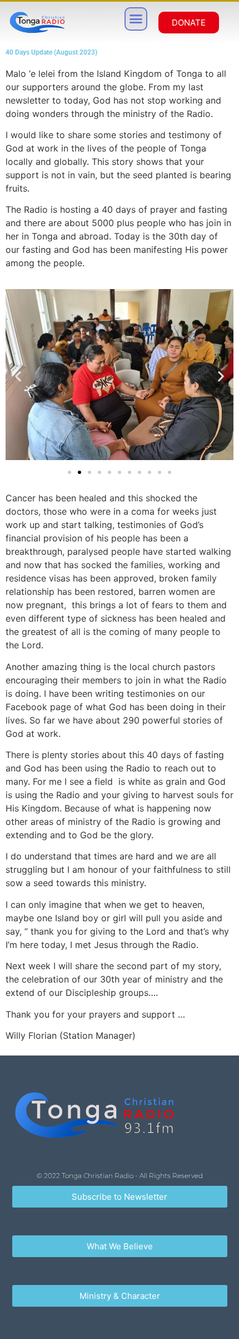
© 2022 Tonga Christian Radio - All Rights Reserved (120, 1175)
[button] (136, 19)
